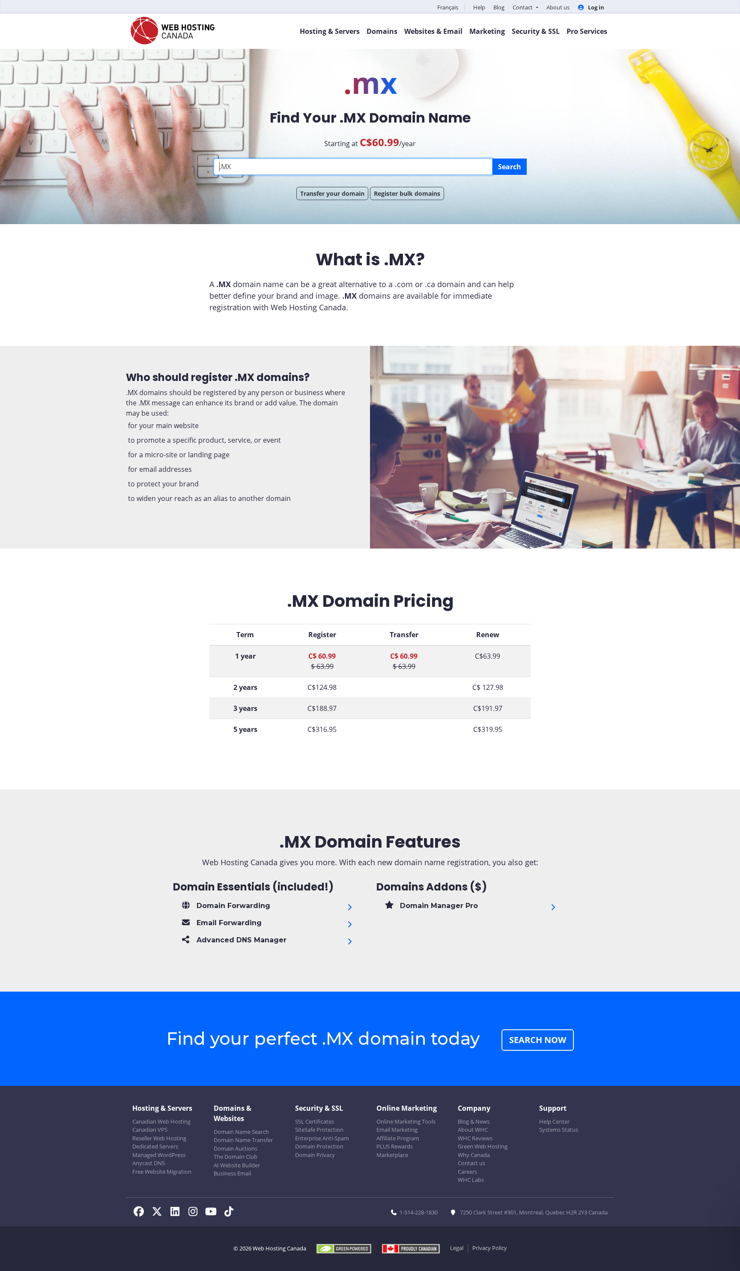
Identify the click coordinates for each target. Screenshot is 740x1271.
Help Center (554, 1121)
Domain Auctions (235, 1148)
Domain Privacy (315, 1155)
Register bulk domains (407, 193)
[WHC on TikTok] (230, 1212)
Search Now (537, 1040)
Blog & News (473, 1121)
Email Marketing (397, 1129)
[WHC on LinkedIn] (177, 1212)
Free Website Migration (161, 1171)
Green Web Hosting (482, 1146)
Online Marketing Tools (406, 1121)
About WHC (473, 1129)
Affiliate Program (397, 1138)
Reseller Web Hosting (159, 1138)
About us (558, 7)
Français (447, 7)
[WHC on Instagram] (195, 1212)
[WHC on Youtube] (213, 1212)
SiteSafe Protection (319, 1129)
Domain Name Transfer (243, 1140)
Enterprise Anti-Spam (322, 1138)
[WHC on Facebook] (141, 1212)
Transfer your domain (332, 193)
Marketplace (392, 1155)
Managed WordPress (158, 1155)
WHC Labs (471, 1180)
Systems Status (558, 1129)
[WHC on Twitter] (159, 1212)
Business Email (232, 1173)
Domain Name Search (241, 1132)
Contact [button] (523, 7)
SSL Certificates (314, 1121)
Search (509, 166)
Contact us (471, 1163)
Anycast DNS (148, 1163)
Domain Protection (319, 1146)
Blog (498, 7)
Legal (456, 1248)
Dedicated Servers (155, 1146)
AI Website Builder (237, 1165)
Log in (595, 7)
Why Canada (474, 1155)
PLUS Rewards (394, 1146)
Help (479, 7)
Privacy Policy (489, 1248)
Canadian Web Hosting (161, 1121)
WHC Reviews (475, 1138)
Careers (467, 1171)
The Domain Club (235, 1156)
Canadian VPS (149, 1129)
